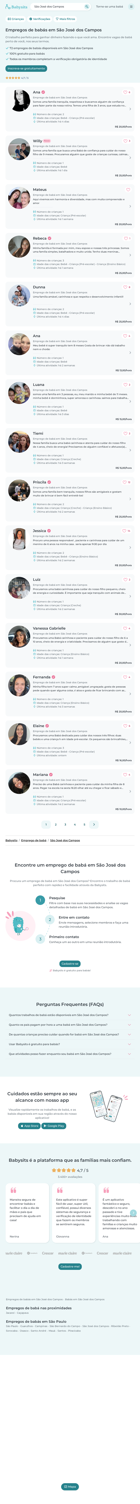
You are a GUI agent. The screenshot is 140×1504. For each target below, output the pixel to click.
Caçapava (23, 1312)
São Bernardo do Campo (65, 1326)
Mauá (52, 1330)
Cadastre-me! (70, 1266)
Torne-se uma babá (109, 6)
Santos (62, 1330)
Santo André (38, 1330)
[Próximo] (94, 825)
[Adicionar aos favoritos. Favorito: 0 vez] (128, 189)
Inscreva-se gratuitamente (26, 68)
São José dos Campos (95, 1326)
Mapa (72, 1486)
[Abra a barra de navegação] (131, 6)
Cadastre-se (70, 963)
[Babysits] (16, 7)
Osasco (24, 1330)
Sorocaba (11, 1330)
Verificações (41, 19)
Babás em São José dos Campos (84, 1299)
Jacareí (10, 1312)
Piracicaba (74, 1330)
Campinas (41, 1326)
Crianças (17, 19)
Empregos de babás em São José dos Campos (34, 1299)
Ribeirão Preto (120, 1326)
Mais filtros (67, 19)
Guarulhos (26, 1326)
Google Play (55, 1125)
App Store (31, 1125)
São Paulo (12, 1326)
